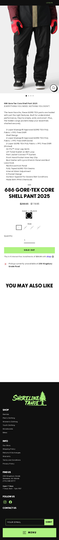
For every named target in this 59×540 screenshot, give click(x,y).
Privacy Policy (8, 464)
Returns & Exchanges (12, 452)
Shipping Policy (9, 449)
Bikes (5, 432)
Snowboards (8, 429)
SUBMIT (49, 522)
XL (38, 227)
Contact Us (9, 508)
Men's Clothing (9, 418)
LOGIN (49, 3)
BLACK (29, 215)
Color (29, 211)
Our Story (7, 445)
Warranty (6, 456)
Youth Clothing (9, 425)
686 (29, 185)
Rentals (6, 414)
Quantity (8, 236)
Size (30, 224)
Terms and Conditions (12, 460)
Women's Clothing (10, 421)
